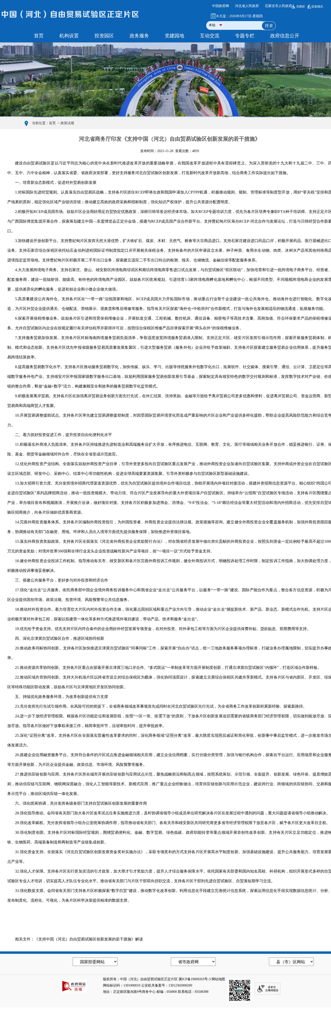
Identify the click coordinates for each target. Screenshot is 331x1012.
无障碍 (300, 6)
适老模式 (317, 6)
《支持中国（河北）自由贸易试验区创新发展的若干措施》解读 (88, 939)
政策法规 (67, 123)
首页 (52, 123)
